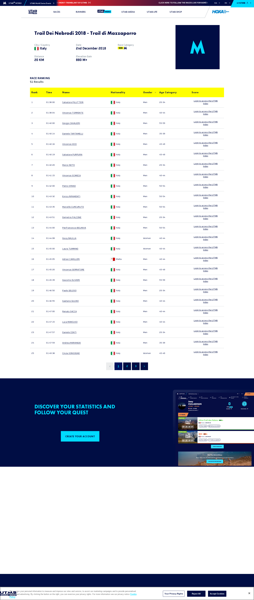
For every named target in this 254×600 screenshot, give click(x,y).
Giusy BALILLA (69, 238)
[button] (42, 3)
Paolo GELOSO (69, 291)
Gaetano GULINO (70, 301)
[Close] (249, 593)
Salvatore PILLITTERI (72, 102)
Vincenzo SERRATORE (73, 270)
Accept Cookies (217, 593)
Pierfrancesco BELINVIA (74, 228)
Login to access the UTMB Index (206, 102)
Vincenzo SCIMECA (71, 176)
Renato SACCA (69, 311)
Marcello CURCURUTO (73, 207)
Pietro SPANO (69, 186)
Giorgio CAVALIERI (71, 123)
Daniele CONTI (69, 332)
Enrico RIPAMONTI (71, 196)
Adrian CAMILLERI (71, 259)
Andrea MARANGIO (71, 343)
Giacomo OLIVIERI (71, 280)
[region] (127, 593)
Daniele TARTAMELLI (72, 134)
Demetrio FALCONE (71, 217)
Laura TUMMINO (70, 249)
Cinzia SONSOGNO (71, 353)
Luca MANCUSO (69, 322)
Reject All (196, 593)
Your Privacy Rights (173, 593)
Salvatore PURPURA (72, 155)
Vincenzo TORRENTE (72, 113)
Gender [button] (147, 92)
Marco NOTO (68, 165)
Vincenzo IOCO (69, 144)
